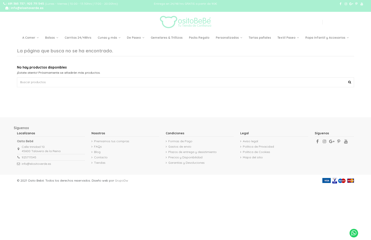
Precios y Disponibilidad (185, 157)
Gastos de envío (179, 146)
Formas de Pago (180, 141)
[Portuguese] (313, 22)
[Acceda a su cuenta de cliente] (336, 22)
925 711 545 (36, 4)
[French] (293, 22)
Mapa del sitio (253, 157)
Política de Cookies (256, 152)
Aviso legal (250, 141)
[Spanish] (318, 22)
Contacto (101, 157)
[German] (300, 22)
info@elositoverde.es (27, 8)
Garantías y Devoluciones (186, 163)
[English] (287, 22)
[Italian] (306, 22)
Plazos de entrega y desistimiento (192, 152)
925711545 (29, 157)
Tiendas (99, 163)
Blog (97, 152)
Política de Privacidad (258, 146)
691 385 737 (17, 4)
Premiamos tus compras (111, 141)
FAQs (98, 146)
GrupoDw (121, 180)
